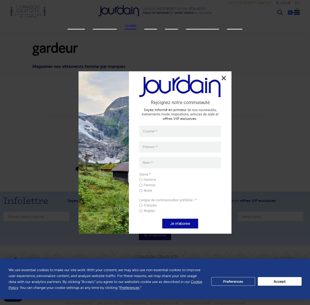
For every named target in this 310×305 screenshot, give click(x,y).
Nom (148, 162)
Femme (130, 26)
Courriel (150, 131)
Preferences (233, 281)
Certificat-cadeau (202, 26)
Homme (150, 26)
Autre (148, 190)
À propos (76, 26)
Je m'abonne (180, 223)
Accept (279, 281)
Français (150, 205)
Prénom (150, 147)
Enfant (171, 26)
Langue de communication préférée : (168, 200)
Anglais (149, 211)
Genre (145, 174)
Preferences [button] (130, 288)
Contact (234, 26)
